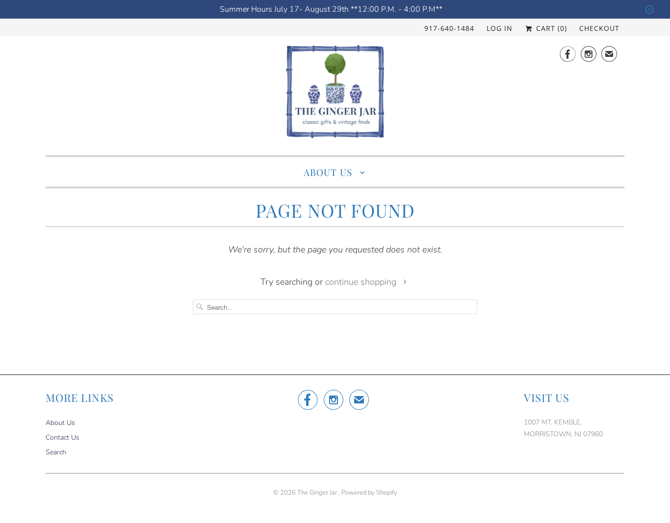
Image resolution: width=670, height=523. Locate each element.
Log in (500, 28)
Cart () (550, 28)
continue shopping (362, 282)
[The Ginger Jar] (335, 94)
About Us (329, 172)
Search (56, 452)
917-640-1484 (449, 28)
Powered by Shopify (369, 492)
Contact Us (62, 437)
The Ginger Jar (317, 492)
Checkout (599, 28)
